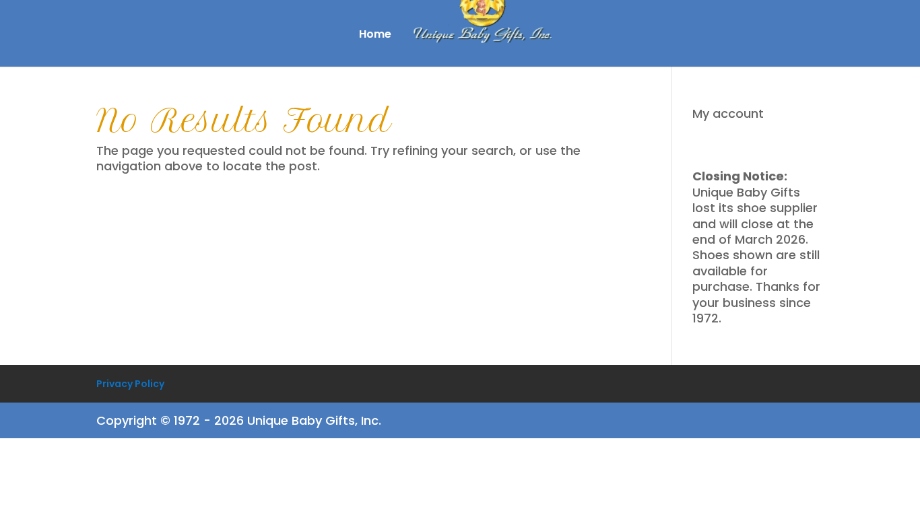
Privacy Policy (130, 383)
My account (728, 113)
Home (375, 36)
